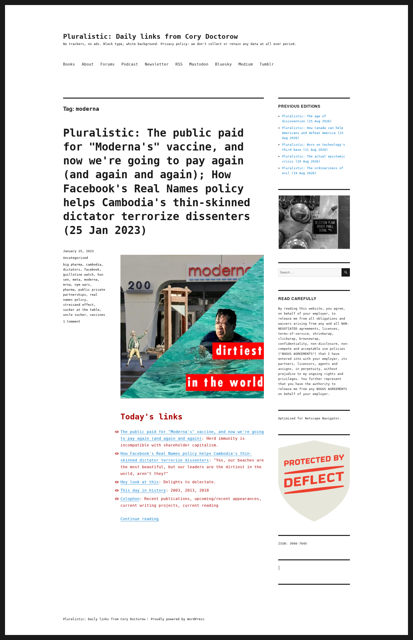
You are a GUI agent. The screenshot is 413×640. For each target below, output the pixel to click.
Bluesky (223, 64)
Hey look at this (139, 482)
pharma (69, 289)
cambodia (93, 264)
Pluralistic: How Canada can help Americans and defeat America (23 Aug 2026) (312, 133)
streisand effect (78, 304)
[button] (314, 222)
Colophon (130, 498)
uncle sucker (74, 315)
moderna (91, 279)
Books (69, 64)
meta (76, 279)
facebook (91, 269)
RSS (179, 64)
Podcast (129, 64)
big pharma (72, 264)
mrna (67, 284)
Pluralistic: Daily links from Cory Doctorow (150, 36)
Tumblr (267, 64)
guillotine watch (78, 274)
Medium (246, 64)
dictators (71, 269)
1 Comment (71, 321)
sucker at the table (81, 310)
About (88, 64)
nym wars (82, 284)
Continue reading (139, 519)
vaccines (97, 315)
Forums (107, 64)
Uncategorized (75, 258)
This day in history (143, 490)
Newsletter (157, 64)
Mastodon (198, 64)
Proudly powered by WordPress (177, 619)
